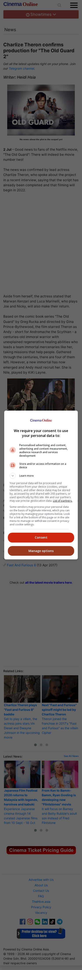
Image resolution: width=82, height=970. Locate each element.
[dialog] (41, 485)
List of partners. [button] (62, 501)
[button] (41, 476)
